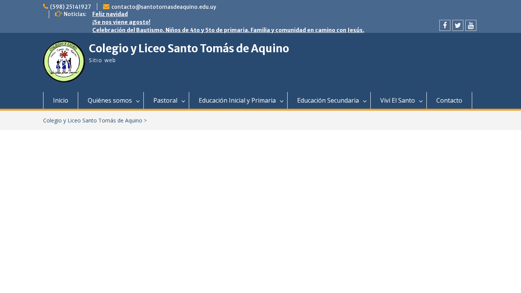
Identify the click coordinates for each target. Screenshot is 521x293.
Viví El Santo (397, 100)
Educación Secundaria (328, 100)
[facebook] (444, 25)
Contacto (449, 100)
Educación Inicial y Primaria (237, 100)
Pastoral (165, 100)
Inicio (60, 100)
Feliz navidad (110, 14)
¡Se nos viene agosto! (121, 22)
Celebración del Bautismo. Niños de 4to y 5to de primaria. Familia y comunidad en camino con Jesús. (228, 30)
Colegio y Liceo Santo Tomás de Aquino (189, 48)
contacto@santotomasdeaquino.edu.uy (163, 6)
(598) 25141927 (70, 6)
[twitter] (457, 25)
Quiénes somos (110, 100)
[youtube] (470, 25)
